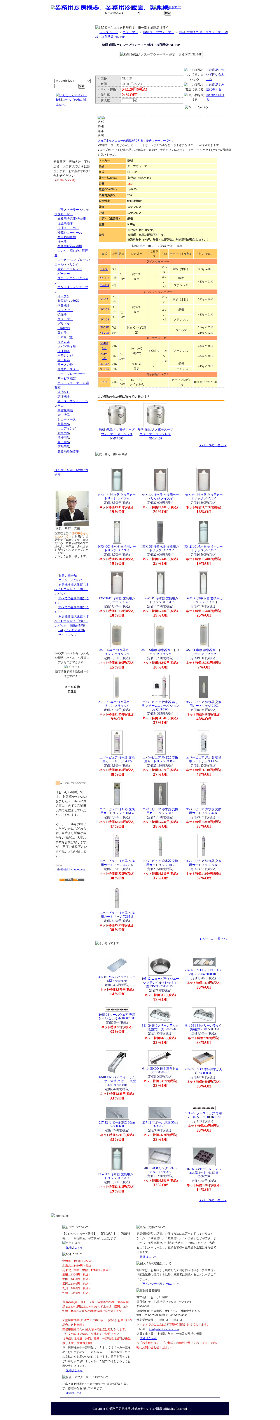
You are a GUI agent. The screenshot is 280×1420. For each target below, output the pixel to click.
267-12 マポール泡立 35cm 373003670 (160, 1124)
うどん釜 (64, 342)
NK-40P (104, 277)
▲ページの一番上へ (213, 445)
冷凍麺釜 (64, 351)
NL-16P (104, 363)
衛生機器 (64, 415)
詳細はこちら (74, 1247)
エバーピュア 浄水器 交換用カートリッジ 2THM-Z (117, 811)
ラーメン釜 (65, 364)
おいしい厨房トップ (61, 20)
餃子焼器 (64, 360)
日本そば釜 (65, 337)
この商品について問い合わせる (215, 74)
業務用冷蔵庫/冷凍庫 (72, 219)
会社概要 (80, 20)
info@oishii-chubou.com (71, 869)
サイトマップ (67, 634)
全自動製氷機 (67, 237)
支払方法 (95, 20)
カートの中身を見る (213, 20)
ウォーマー (65, 319)
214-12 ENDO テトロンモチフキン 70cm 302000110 (203, 971)
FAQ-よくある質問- (71, 630)
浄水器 (62, 241)
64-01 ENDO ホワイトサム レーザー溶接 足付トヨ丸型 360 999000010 (117, 1081)
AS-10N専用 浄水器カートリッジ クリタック (117, 651)
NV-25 (104, 299)
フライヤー (65, 310)
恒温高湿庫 (65, 223)
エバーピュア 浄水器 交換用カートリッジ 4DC (160, 811)
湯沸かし (64, 392)
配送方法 (110, 20)
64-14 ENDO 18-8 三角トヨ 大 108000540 (160, 1070)
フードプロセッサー (71, 374)
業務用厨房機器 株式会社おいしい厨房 (135, 1408)
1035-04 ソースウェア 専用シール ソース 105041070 (203, 1115)
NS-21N (104, 332)
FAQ (189, 20)
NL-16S (104, 369)
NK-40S (104, 285)
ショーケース (67, 419)
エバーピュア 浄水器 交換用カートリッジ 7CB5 (203, 862)
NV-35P (104, 309)
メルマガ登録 (152, 20)
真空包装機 (65, 410)
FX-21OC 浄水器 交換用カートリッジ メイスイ (160, 600)
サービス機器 (67, 378)
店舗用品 (64, 446)
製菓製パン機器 (68, 301)
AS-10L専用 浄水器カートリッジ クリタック (203, 651)
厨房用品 (64, 433)
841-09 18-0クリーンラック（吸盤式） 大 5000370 (160, 1027)
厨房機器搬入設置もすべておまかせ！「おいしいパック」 (71, 589)
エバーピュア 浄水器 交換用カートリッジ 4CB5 (203, 811)
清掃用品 (64, 437)
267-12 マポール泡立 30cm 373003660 (117, 1124)
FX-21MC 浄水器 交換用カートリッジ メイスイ (117, 600)
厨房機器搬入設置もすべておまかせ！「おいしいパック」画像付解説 (71, 621)
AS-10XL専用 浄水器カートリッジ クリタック (117, 703)
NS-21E (104, 327)
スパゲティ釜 (67, 346)
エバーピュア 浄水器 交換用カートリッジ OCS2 (203, 759)
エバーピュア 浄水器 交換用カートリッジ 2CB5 (117, 759)
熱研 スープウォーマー (158, 32)
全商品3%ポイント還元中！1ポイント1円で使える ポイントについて (72, 55)
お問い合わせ (173, 20)
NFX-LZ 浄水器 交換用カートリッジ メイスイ (160, 496)
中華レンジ (65, 355)
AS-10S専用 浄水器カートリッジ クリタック (160, 651)
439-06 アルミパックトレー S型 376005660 (117, 978)
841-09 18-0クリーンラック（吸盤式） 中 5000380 (203, 1027)
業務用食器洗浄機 (70, 246)
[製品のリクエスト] (72, 190)
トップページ (109, 32)
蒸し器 (62, 332)
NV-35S (104, 319)
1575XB (104, 382)
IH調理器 (64, 328)
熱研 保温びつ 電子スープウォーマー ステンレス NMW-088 (117, 434)
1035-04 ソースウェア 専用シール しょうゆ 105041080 (116, 1016)
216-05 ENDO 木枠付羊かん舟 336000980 (203, 1071)
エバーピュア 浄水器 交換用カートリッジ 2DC (203, 703)
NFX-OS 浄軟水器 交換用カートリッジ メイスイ (160, 548)
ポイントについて (118, 7)
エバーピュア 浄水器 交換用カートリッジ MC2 (160, 862)
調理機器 (64, 396)
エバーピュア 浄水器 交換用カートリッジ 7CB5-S (117, 914)
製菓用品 (64, 424)
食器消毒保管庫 (68, 451)
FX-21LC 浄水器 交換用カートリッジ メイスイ (203, 548)
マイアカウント (129, 20)
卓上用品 (64, 442)
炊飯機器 (64, 305)
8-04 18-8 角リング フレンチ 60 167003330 (160, 1170)
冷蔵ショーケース (70, 232)
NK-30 (104, 269)
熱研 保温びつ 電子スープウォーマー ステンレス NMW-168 (155, 434)
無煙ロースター (68, 369)
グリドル (64, 323)
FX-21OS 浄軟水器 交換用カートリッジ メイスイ (203, 600)
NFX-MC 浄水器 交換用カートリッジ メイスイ (204, 496)
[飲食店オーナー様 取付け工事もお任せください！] (72, 136)
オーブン (64, 296)
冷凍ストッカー (68, 228)
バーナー (64, 273)
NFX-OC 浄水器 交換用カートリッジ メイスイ (117, 548)
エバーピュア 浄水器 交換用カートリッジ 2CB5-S (160, 759)
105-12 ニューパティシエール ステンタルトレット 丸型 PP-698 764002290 (160, 982)
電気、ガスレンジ (70, 269)
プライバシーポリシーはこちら (160, 1283)
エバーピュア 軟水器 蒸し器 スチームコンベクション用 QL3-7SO (160, 705)
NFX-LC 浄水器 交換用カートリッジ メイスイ (117, 496)
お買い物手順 (143, 7)
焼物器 (62, 314)
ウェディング (67, 428)
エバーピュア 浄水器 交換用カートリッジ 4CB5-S (117, 862)
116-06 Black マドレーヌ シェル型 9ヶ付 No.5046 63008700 (203, 1172)
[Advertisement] (72, 906)
